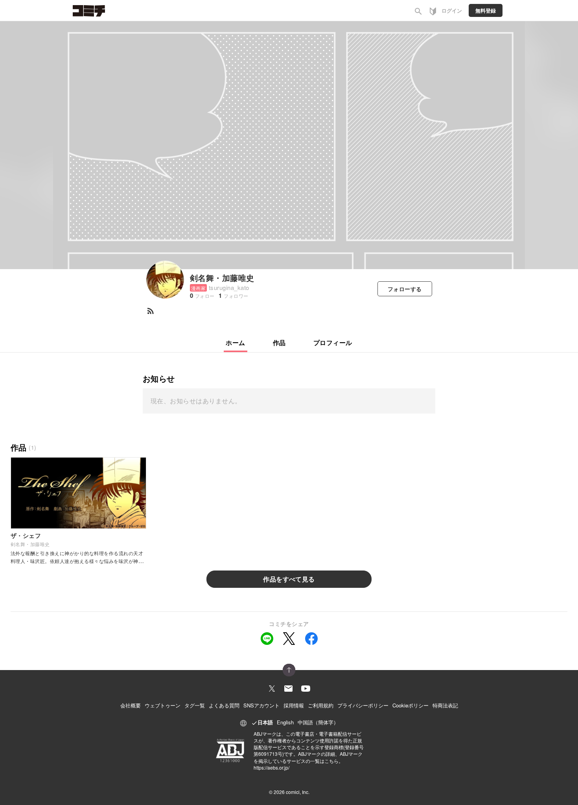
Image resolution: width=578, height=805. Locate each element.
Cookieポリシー (410, 705)
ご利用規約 (320, 705)
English (285, 722)
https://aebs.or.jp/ (271, 767)
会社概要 (130, 705)
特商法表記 (445, 705)
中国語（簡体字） (318, 722)
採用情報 (293, 705)
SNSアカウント (261, 705)
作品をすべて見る (289, 578)
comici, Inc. (297, 791)
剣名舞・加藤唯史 (222, 277)
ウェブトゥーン (162, 705)
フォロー (405, 289)
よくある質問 (224, 705)
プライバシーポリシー (362, 705)
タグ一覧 (194, 705)
